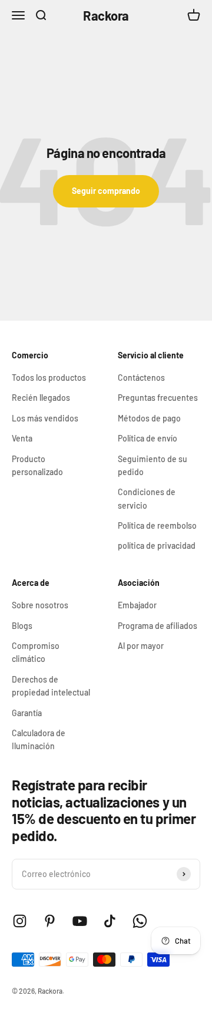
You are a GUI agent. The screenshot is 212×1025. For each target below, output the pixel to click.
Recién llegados (41, 398)
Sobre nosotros (40, 605)
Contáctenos (141, 378)
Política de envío (147, 438)
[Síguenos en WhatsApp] (140, 921)
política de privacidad (157, 545)
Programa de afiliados (157, 626)
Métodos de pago (149, 418)
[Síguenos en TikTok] (110, 921)
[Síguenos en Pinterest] (50, 921)
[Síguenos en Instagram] (20, 921)
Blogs (22, 626)
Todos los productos (49, 378)
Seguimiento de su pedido (152, 465)
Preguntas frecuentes (158, 398)
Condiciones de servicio (146, 498)
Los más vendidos (45, 418)
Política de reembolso (157, 525)
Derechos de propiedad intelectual (51, 685)
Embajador (137, 605)
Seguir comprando (106, 191)
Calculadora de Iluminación (38, 739)
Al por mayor (141, 646)
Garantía (27, 713)
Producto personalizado (37, 465)
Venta (22, 438)
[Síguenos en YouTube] (80, 921)
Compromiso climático (35, 652)
